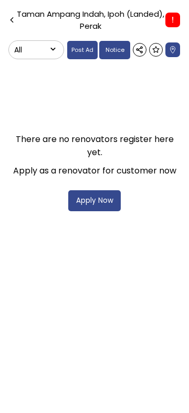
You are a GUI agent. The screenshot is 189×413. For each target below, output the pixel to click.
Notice (115, 50)
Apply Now (94, 200)
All (18, 50)
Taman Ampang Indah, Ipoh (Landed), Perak (90, 19)
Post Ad (82, 50)
